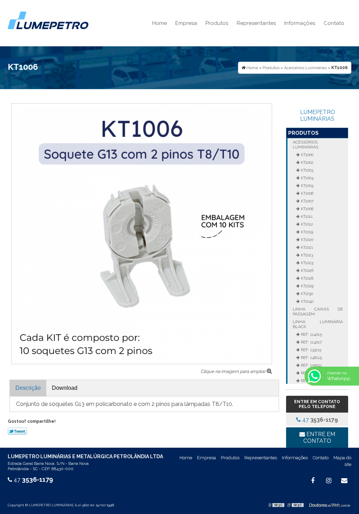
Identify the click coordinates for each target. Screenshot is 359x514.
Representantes (256, 23)
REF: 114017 (311, 342)
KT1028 (306, 278)
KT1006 (306, 193)
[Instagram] (328, 481)
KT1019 (306, 231)
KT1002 (306, 162)
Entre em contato (319, 437)
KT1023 (306, 255)
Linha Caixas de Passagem (318, 311)
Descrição (28, 388)
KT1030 (306, 293)
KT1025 (306, 262)
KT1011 (306, 216)
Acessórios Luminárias (305, 144)
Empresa (186, 23)
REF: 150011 (311, 365)
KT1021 (306, 247)
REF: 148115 (311, 357)
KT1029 (306, 285)
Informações (299, 23)
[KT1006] (141, 233)
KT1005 (306, 185)
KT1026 (306, 270)
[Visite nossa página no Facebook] (313, 481)
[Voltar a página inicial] (48, 19)
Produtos (216, 23)
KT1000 (306, 154)
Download (64, 388)
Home (159, 23)
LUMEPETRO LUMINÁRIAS (317, 115)
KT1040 (306, 301)
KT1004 (306, 177)
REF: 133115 (310, 349)
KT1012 (306, 224)
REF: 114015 (311, 334)
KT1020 (306, 239)
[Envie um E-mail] (344, 481)
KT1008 (306, 208)
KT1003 (306, 170)
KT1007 (306, 201)
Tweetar (17, 431)
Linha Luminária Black (318, 324)
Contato (334, 23)
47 (319, 419)
